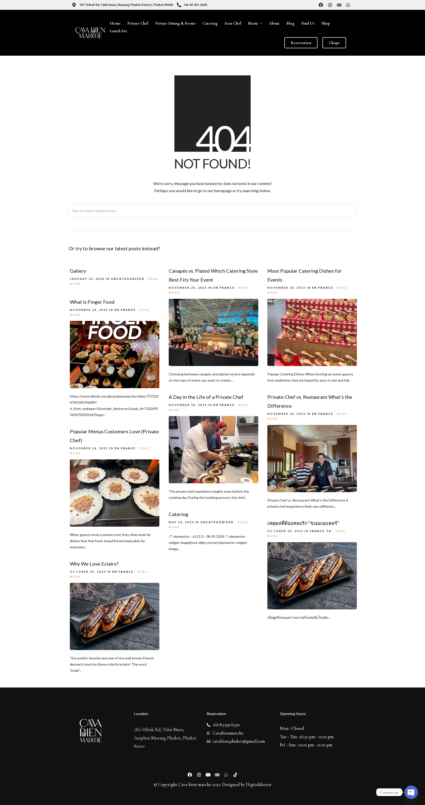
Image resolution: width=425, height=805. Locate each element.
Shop (325, 23)
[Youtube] (208, 774)
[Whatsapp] (348, 4)
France (227, 287)
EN (215, 287)
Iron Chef (233, 23)
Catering (210, 23)
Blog (290, 23)
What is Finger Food (92, 302)
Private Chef (137, 23)
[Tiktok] (235, 774)
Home (115, 23)
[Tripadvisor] (339, 4)
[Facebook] (321, 4)
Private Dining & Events (175, 23)
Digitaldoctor (259, 784)
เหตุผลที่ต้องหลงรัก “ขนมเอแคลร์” (303, 523)
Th (329, 531)
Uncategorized (128, 278)
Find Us (308, 23)
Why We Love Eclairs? (94, 564)
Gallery (78, 271)
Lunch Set (118, 31)
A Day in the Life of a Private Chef (206, 397)
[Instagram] (330, 4)
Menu (253, 23)
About (274, 23)
